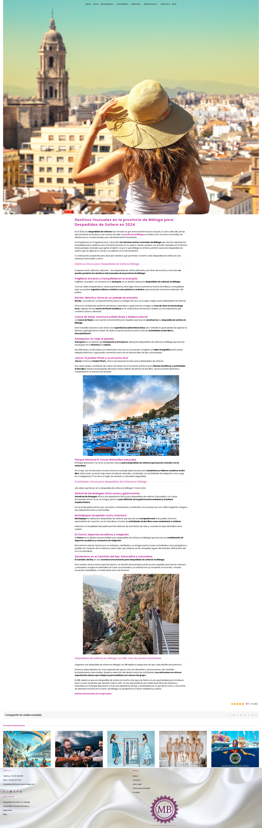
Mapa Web (7, 810)
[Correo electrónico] (256, 715)
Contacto (136, 780)
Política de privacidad (141, 788)
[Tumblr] (245, 715)
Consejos (136, 792)
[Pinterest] (248, 715)
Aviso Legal (137, 784)
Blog (5, 814)
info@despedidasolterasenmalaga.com (19, 784)
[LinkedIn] (241, 715)
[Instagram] (14, 792)
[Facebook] (230, 715)
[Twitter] (234, 715)
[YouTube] (11, 792)
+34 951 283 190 (17, 776)
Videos (135, 776)
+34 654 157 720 (14, 780)
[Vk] (252, 715)
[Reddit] (237, 715)
